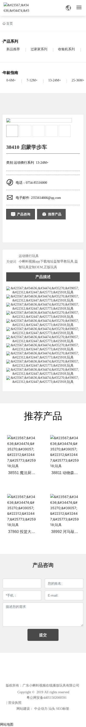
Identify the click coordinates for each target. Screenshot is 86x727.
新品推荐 (13, 49)
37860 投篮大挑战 (21, 533)
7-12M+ (32, 80)
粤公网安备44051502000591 (47, 697)
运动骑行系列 (24, 162)
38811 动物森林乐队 (64, 475)
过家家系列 (39, 49)
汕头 (51, 708)
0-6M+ (11, 80)
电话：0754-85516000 (31, 183)
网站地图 (6, 724)
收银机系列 (66, 49)
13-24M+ (54, 80)
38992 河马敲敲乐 (64, 533)
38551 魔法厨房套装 (21, 475)
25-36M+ (78, 80)
